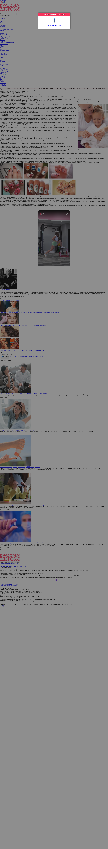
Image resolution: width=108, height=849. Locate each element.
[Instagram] (54, 22)
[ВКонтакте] (54, 21)
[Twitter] (54, 18)
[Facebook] (54, 19)
